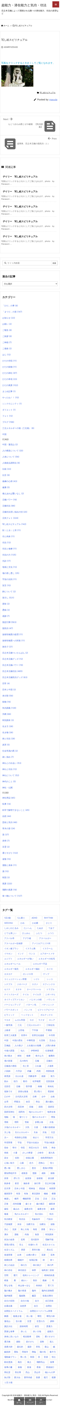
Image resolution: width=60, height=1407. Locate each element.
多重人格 (39, 1122)
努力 (53, 1076)
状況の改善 (9, 1239)
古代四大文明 (21, 1096)
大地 (51, 1122)
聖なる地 (8, 1285)
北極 (18, 1086)
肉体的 (39, 1285)
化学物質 (36, 1081)
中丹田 (52, 1035)
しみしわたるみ (11, 928)
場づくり (23, 1117)
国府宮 (51, 1106)
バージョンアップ (12, 1004)
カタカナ (8, 974)
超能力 (50, 1331)
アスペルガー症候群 (13, 943)
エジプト (8, 958)
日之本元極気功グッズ (14, 677)
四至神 (21, 1106)
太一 (6, 1137)
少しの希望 (27, 1152)
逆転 (38, 1336)
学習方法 (49, 1137)
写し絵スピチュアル (23, 25)
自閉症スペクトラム (13, 1311)
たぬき (40, 928)
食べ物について (12, 896)
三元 (20, 1025)
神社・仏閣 (7, 787)
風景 (7, 883)
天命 (36, 1132)
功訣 (6, 561)
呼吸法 (17, 1101)
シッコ (50, 979)
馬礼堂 (7, 1372)
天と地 (7, 1132)
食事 (52, 1362)
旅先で (7, 646)
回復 (31, 1106)
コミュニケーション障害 (15, 979)
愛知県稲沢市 (10, 1173)
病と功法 (8, 738)
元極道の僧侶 (10, 1066)
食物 (20, 1367)
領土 (54, 1357)
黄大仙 (17, 1377)
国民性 (22, 1112)
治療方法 (30, 1224)
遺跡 (29, 1346)
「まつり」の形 (12, 311)
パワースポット (11, 1009)
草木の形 (8, 828)
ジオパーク (22, 984)
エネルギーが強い (25, 958)
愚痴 (6, 610)
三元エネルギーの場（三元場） (18, 428)
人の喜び (19, 1045)
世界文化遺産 (38, 1035)
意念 (34, 1168)
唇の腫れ (50, 1101)
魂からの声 (50, 1372)
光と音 (26, 1066)
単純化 (51, 1086)
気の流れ (39, 1214)
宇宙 (20, 1142)
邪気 (38, 1346)
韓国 (6, 877)
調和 (52, 1321)
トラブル (50, 989)
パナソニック (48, 1004)
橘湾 (16, 1198)
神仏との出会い (11, 763)
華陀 (39, 1316)
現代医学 (35, 1239)
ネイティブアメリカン (14, 999)
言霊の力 (41, 1321)
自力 (37, 1300)
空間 (6, 1275)
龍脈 (54, 1377)
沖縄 (6, 714)
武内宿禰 (17, 1203)
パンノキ (28, 1009)
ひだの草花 (9, 379)
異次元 (50, 1249)
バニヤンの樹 (35, 999)
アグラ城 (27, 938)
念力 (31, 1163)
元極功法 (8, 505)
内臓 (29, 1071)
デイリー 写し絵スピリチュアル (20, 176)
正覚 (6, 1203)
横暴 (54, 1193)
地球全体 (51, 1112)
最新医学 (8, 1193)
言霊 (6, 847)
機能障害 (27, 1198)
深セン (52, 1229)
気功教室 (8, 1219)
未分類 (7, 695)
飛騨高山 (41, 1362)
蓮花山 (7, 1321)
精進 (6, 1280)
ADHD (34, 918)
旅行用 (37, 1183)
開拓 (16, 1352)
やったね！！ (10, 397)
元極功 (49, 1061)
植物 (6, 702)
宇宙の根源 (49, 1142)
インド (21, 953)
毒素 (6, 1214)
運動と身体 (9, 865)
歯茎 (53, 1209)
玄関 (23, 1239)
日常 (6, 683)
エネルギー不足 (40, 964)
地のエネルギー (36, 1112)
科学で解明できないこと (15, 810)
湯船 (16, 1234)
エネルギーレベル (12, 964)
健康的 (51, 1055)
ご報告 (7, 330)
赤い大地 (37, 1331)
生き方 (7, 726)
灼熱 (27, 1234)
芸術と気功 (9, 822)
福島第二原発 (48, 1270)
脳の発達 (22, 1290)
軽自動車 (27, 1336)
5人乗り (21, 918)
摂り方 (17, 1178)
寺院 (23, 1147)
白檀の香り (31, 1255)
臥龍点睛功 (48, 1295)
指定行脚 (9, 622)
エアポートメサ (47, 953)
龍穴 (46, 1377)
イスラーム (48, 948)
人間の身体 (50, 1045)
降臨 (34, 1352)
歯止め (16, 1209)
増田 (16, 1122)
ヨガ (32, 1020)
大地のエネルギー (12, 1127)
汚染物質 (8, 1224)
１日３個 (8, 1382)
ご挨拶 (7, 336)
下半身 (35, 1030)
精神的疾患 (49, 1275)
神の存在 (8, 1270)
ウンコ (32, 953)
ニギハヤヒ (50, 994)
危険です (8, 1091)
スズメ (35, 984)
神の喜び (37, 1265)
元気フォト (10, 518)
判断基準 (32, 1076)
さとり (49, 923)
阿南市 (25, 1352)
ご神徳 (7, 342)
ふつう (51, 933)
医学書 (29, 1086)
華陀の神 (50, 1316)
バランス (51, 999)
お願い (7, 324)
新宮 (17, 1183)
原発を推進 (23, 1091)
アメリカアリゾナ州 (41, 943)
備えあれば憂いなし (13, 493)
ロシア (52, 1020)
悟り (52, 1163)
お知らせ (8, 318)
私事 (6, 804)
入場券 (50, 1066)
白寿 (19, 1255)
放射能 (40, 1178)
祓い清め (8, 757)
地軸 (6, 1117)
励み (6, 1081)
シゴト (36, 979)
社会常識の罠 (10, 751)
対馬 (45, 1147)
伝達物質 (49, 1050)
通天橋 (7, 1341)
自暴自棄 (8, 1306)
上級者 (7, 1030)
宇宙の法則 (9, 579)
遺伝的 (20, 1346)
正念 (45, 1198)
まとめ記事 (9, 391)
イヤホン (8, 953)
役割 (17, 1158)
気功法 (22, 1219)
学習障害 (8, 1142)
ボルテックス (46, 1015)
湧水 (6, 1234)
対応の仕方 (34, 1147)
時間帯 (52, 1188)
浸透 (43, 1229)
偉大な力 (39, 1055)
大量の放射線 (49, 1127)
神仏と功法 (9, 769)
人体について (10, 456)
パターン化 (31, 1004)
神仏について (10, 775)
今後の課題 (9, 1050)
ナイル (26, 994)
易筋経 (42, 1188)
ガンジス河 (28, 974)
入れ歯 (38, 1066)
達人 (52, 1341)
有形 (18, 1193)
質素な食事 (9, 1331)
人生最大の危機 (34, 1045)
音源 (46, 1357)
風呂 (20, 1362)
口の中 (7, 1096)
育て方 (51, 1285)
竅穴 (16, 1275)
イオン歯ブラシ (11, 948)
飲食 (29, 1367)
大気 (27, 1127)
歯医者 (52, 1203)
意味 (6, 603)
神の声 (50, 1265)
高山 (27, 1372)
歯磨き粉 (41, 1209)
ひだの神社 (9, 373)
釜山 (47, 1346)
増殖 (6, 1122)
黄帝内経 (28, 1377)
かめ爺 (35, 923)
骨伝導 (18, 1372)
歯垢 (6, 1209)
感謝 (6, 616)
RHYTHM (48, 918)
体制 (19, 1055)
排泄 (6, 1178)
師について (9, 591)
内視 (39, 1071)
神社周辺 (8, 797)
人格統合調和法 (11, 463)
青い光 (23, 1357)
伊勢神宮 (35, 1050)
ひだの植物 (9, 367)
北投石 (7, 1086)
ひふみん (26, 933)
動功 (25, 1081)
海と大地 (25, 1229)
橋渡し (7, 1198)
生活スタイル (49, 1244)
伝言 (6, 475)
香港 (39, 1367)
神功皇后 (22, 1270)
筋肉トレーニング (31, 1275)
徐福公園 (30, 1158)
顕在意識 (8, 1362)
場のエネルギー (39, 1117)
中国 (4, 434)
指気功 (7, 628)
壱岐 (27, 1122)
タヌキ (19, 989)
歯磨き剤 (28, 1209)
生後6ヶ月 (33, 1244)
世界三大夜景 (10, 1035)
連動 (18, 1341)
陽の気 (43, 1352)
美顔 (35, 1280)
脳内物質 (8, 1295)
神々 (52, 1260)
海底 (35, 1229)
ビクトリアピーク (46, 1009)
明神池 (32, 1188)
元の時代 (24, 1061)
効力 (16, 1081)
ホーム (6, 25)
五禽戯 (7, 1045)
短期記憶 (33, 1260)
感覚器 (24, 1173)
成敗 (44, 1173)
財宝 (37, 1326)
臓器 (34, 1295)
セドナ (7, 989)
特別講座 (8, 720)
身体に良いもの (11, 1336)
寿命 (53, 1147)
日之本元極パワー (12, 665)
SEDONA (8, 923)
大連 (36, 1127)
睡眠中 (21, 1260)
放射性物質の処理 (12, 634)
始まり (36, 1137)
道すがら (30, 1341)
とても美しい (10, 933)
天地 (44, 1132)
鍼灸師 (7, 1352)
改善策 (28, 1178)
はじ (6, 354)
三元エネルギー (34, 1025)
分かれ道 (19, 1076)
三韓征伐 (50, 1025)
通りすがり (10, 853)
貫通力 (49, 1326)
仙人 (23, 1050)
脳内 (34, 1290)
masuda (53, 99)
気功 (51, 1214)
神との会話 (9, 1265)
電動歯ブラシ (10, 1357)
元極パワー (9, 499)
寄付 (14, 1147)
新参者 (7, 1183)
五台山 (52, 1040)
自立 (36, 1306)
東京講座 (36, 1193)
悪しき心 (21, 1168)
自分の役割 (9, 1300)
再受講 (7, 1076)
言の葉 (19, 1321)
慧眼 (34, 1173)
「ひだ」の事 (10, 305)
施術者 (26, 1183)
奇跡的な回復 (21, 1137)
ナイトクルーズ (11, 994)
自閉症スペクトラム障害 (41, 1311)
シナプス (8, 984)
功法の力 (9, 554)
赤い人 (24, 1331)
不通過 (49, 1030)
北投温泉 (50, 1081)
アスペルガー (45, 938)
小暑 (15, 1152)
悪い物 (7, 1168)
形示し (8, 597)
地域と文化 (9, 567)
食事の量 (8, 1367)
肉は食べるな (24, 1285)
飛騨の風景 (9, 889)
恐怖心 (42, 1163)
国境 (41, 1106)
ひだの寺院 (9, 360)
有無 (26, 1193)
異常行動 (36, 1249)
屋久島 (51, 1152)
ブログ (8, 422)
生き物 (7, 732)
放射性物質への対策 (13, 640)
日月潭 (7, 1188)
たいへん (28, 928)
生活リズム (9, 1249)
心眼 (22, 1163)
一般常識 (8, 1025)
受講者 (51, 1091)
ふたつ (39, 933)
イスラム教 (30, 948)
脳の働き (8, 1290)
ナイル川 (37, 994)
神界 (34, 1270)
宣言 (6, 585)
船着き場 (17, 1316)
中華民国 (31, 1040)
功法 (6, 542)
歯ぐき (28, 1203)
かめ (22, 923)
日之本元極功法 (12, 671)
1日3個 (7, 918)
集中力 (53, 1352)
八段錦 (7, 1071)
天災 (53, 1132)
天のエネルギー (22, 1132)
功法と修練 (9, 548)
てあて (51, 928)
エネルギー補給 (32, 969)
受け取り (38, 1091)
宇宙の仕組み (33, 1142)
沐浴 (19, 1224)
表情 (6, 840)
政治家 (51, 1178)
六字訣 (19, 1071)
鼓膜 (38, 1377)
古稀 (34, 1096)
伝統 (6, 469)
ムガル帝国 (20, 1020)
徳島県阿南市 (47, 1158)
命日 (28, 1101)
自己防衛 (49, 1300)
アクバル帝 (9, 938)
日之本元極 (50, 1183)
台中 (44, 1096)
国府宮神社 (9, 1112)
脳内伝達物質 (48, 1290)
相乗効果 (8, 1260)
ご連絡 (7, 348)
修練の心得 (9, 481)
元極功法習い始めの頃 (14, 512)
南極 (40, 1086)
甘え (21, 1244)
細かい (24, 1280)
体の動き (8, 1055)
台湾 (6, 1101)
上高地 (21, 1030)
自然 (6, 816)
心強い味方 (9, 1163)
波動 (53, 1224)
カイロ (50, 969)
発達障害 (8, 1255)
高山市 (37, 1372)
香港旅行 (50, 1367)
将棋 (6, 1152)
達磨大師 (8, 1346)
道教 (42, 1341)
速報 (6, 859)
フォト (7, 416)
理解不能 (49, 1239)
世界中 (24, 1035)
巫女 (6, 1158)
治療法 (42, 1224)
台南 (53, 1096)
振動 (53, 1173)
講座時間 (24, 1326)
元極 (37, 1061)
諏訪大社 (8, 1326)
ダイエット (9, 409)
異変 (23, 1249)
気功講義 (9, 708)
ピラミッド (9, 1015)
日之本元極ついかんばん (15, 652)
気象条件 (36, 1219)
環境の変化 (9, 1244)
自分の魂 (25, 1300)
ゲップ (46, 974)
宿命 (6, 1147)
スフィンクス (49, 984)
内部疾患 (50, 1071)
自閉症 (49, 1306)
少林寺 (40, 1152)
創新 (44, 1076)
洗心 (6, 1229)
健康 (6, 487)
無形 (37, 1234)
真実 (6, 744)
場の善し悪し (10, 573)
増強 (53, 1117)
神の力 (24, 1265)
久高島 (42, 1040)
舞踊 (6, 1316)
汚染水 (50, 1219)
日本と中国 (9, 689)
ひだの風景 (10, 385)
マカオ (7, 1020)
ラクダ (41, 1020)
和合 (38, 1101)
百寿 (53, 1255)
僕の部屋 (8, 1061)
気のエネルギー (22, 1214)
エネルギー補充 (11, 969)
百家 (44, 1255)
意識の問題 (48, 1168)
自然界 (23, 1306)
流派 (14, 1229)
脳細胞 (22, 1295)
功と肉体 (8, 536)
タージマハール (34, 989)
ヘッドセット (27, 1015)
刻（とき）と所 (11, 530)
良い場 (29, 1316)
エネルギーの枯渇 (46, 958)
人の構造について (12, 450)
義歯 (45, 1280)
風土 (29, 1362)
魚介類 (7, 1377)
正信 (37, 1198)
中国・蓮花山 (10, 444)
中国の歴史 (17, 1040)
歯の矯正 (40, 1203)
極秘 (46, 1193)
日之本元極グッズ (12, 659)
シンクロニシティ (12, 403)
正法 (53, 1198)
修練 (28, 1055)
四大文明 (8, 1106)
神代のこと (9, 781)
